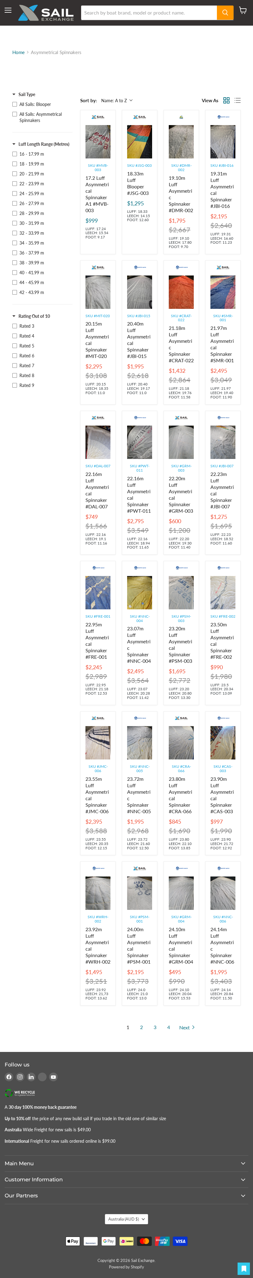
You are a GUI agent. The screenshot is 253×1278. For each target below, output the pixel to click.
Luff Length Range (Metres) (44, 144)
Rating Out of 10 (34, 316)
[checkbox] (40, 104)
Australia (123, 1219)
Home (18, 52)
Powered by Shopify (126, 1266)
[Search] (225, 13)
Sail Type (27, 94)
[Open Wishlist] (244, 1269)
